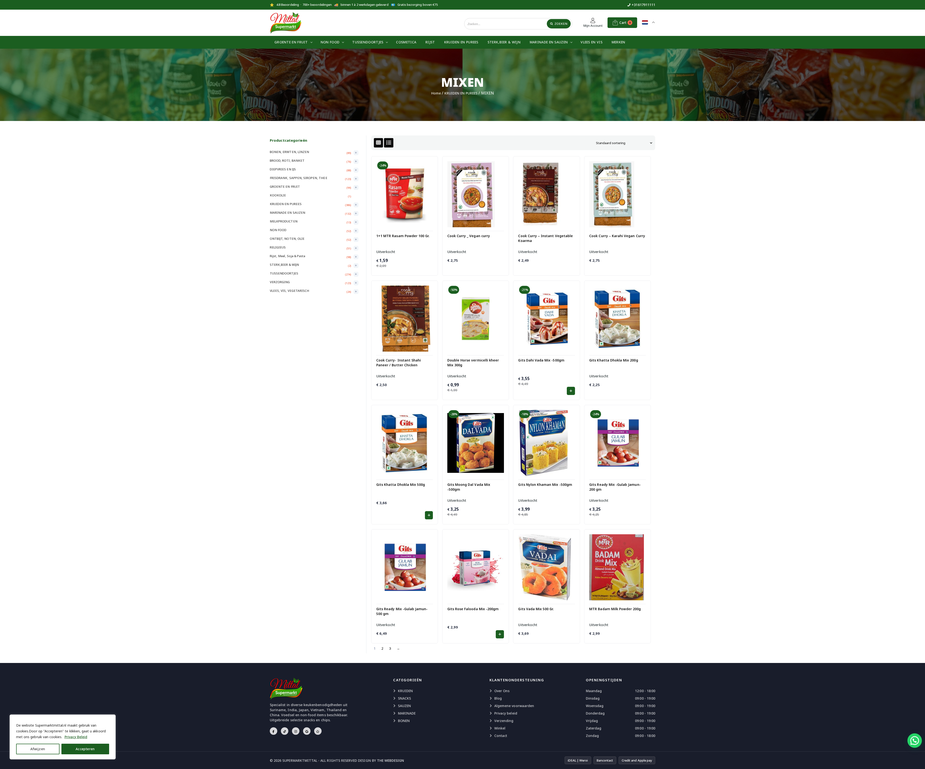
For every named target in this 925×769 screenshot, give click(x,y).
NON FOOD (330, 42)
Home (436, 93)
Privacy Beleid (76, 737)
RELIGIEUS (278, 247)
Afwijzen (37, 749)
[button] (571, 391)
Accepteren (85, 749)
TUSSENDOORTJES (367, 42)
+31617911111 (643, 4)
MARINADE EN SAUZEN (549, 42)
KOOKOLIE (278, 195)
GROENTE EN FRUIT (291, 42)
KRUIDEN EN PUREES (461, 42)
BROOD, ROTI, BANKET (287, 160)
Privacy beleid (505, 713)
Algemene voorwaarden (514, 705)
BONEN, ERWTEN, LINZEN (289, 152)
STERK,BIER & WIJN (504, 42)
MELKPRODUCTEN (283, 221)
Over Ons (501, 691)
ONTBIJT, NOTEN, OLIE (287, 238)
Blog (498, 698)
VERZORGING (280, 282)
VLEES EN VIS (591, 42)
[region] (63, 737)
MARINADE (407, 713)
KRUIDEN (405, 691)
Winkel (499, 728)
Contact (500, 735)
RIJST (430, 42)
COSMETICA (406, 42)
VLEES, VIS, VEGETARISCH (289, 290)
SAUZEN (404, 705)
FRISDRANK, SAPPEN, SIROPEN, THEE (298, 178)
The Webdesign (390, 760)
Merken (618, 42)
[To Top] (916, 759)
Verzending (504, 720)
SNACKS (404, 698)
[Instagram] (295, 731)
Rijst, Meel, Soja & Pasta (287, 256)
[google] (307, 731)
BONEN (404, 720)
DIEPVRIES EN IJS (283, 169)
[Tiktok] (284, 731)
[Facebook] (273, 731)
